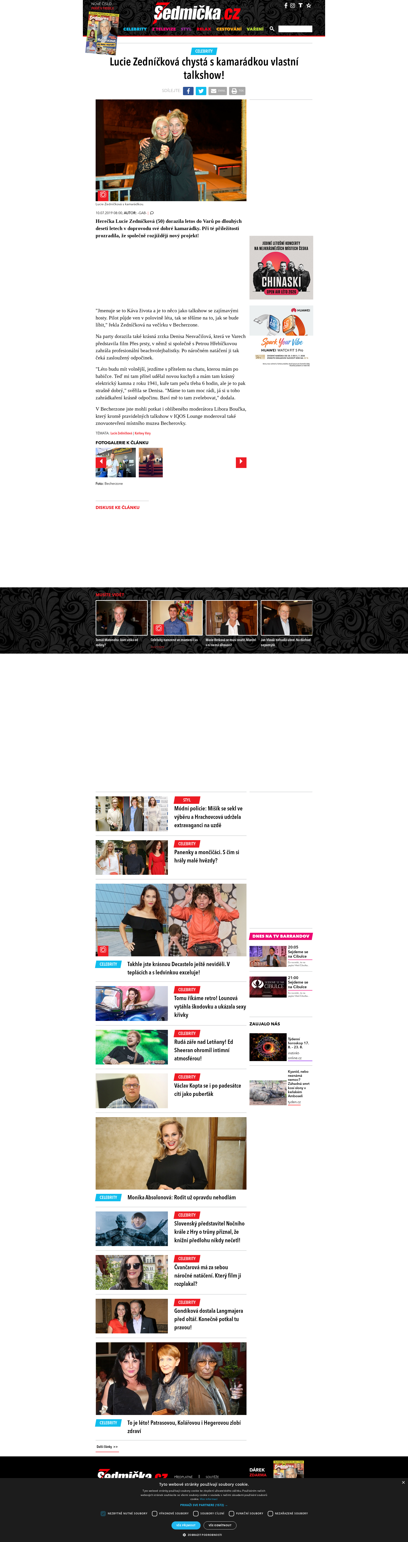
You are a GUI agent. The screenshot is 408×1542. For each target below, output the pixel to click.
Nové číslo (102, 6)
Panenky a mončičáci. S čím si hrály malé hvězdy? (206, 857)
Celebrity (135, 29)
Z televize (164, 29)
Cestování (229, 29)
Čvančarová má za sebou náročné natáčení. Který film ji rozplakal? (207, 1276)
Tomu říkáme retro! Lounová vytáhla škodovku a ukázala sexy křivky (210, 1007)
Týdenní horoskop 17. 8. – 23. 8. (298, 1043)
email (221, 91)
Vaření (255, 29)
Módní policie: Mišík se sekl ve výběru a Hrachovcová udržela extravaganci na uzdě (208, 817)
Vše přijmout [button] (186, 1525)
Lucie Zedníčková (121, 433)
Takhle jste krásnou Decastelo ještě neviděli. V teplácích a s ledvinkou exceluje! (179, 969)
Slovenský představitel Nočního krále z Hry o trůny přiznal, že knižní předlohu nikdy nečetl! (209, 1232)
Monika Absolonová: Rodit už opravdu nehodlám (182, 1198)
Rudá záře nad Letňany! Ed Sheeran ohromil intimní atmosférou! (203, 1050)
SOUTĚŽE (212, 1477)
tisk (241, 91)
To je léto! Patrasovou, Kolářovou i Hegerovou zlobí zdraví (184, 1427)
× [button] (403, 1482)
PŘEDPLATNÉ (183, 1477)
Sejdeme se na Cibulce (298, 952)
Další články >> (107, 1447)
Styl (186, 29)
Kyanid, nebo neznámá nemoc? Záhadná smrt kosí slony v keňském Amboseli (298, 1084)
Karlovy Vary (143, 433)
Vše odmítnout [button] (220, 1525)
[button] (204, 1505)
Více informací (209, 1499)
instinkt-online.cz (295, 1056)
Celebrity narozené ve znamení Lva (174, 640)
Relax (204, 29)
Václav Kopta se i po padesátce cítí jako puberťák (207, 1090)
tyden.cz (294, 1102)
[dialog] (204, 1510)
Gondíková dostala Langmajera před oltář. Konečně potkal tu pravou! (208, 1319)
